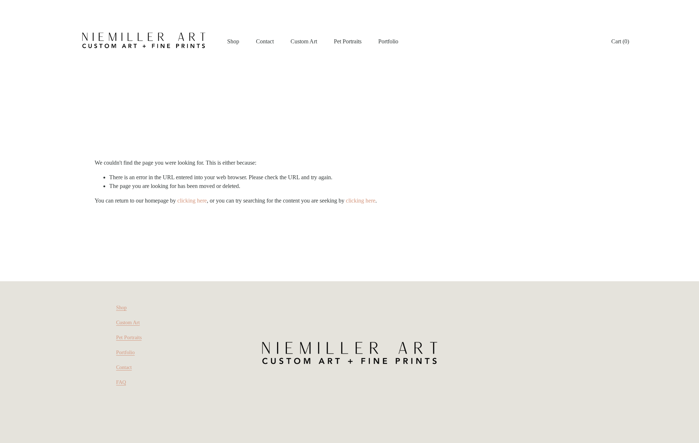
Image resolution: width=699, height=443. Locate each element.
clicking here (192, 200)
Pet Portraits (348, 41)
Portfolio (388, 41)
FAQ (121, 382)
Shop (121, 307)
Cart (620, 41)
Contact (265, 41)
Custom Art (304, 41)
